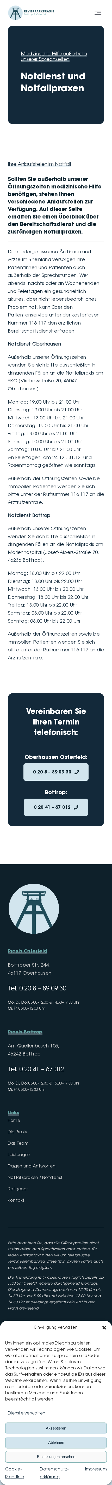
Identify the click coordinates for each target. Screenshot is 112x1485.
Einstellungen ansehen (56, 1456)
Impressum (96, 1469)
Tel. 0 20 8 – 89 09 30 (37, 989)
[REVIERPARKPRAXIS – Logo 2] (31, 6)
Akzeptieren (56, 1428)
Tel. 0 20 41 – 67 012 (36, 1070)
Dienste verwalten (27, 1413)
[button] (104, 1327)
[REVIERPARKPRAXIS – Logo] (34, 885)
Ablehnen (56, 1442)
